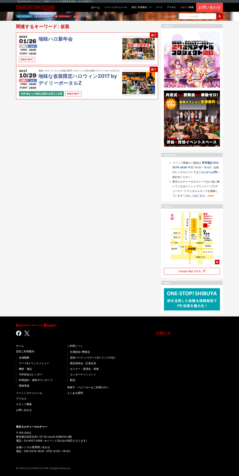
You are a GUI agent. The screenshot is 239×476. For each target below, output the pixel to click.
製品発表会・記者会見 (83, 363)
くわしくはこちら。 (195, 195)
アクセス (21, 398)
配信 (72, 380)
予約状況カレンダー (30, 374)
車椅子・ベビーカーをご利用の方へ (88, 387)
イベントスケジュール (29, 392)
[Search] (219, 16)
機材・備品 (25, 368)
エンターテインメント (83, 374)
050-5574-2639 (34, 451)
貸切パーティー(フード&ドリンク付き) (92, 357)
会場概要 (24, 357)
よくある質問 (75, 392)
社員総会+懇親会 (80, 351)
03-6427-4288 (33, 440)
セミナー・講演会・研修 (84, 368)
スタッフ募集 (24, 404)
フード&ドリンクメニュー (34, 363)
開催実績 (24, 385)
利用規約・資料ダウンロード (36, 380)
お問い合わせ (24, 409)
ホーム (20, 345)
